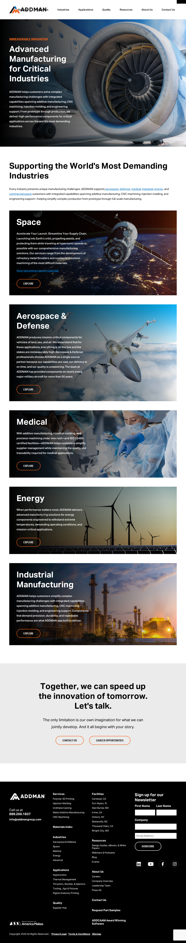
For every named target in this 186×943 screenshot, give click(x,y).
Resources (126, 10)
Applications (85, 10)
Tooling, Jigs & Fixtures (65, 889)
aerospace (112, 189)
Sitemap (96, 934)
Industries (63, 10)
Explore (28, 283)
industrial (147, 189)
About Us (147, 10)
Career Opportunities (110, 740)
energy (158, 189)
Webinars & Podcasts (103, 853)
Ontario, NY (98, 817)
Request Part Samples (106, 910)
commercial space (20, 194)
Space (56, 846)
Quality (106, 10)
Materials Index (62, 827)
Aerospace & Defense (64, 842)
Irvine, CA (97, 812)
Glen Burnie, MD (100, 808)
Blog (94, 857)
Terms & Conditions (79, 934)
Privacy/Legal (58, 934)
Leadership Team (101, 886)
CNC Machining (61, 817)
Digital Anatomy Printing (66, 893)
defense (125, 189)
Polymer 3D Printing (63, 799)
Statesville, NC (100, 822)
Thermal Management (64, 879)
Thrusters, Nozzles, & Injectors (69, 884)
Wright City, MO (100, 831)
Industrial (58, 860)
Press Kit (97, 890)
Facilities (98, 794)
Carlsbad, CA (99, 799)
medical (136, 189)
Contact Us (168, 10)
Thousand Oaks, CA (102, 826)
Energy (56, 856)
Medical (57, 851)
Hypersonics (59, 875)
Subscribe (148, 846)
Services (58, 794)
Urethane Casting (62, 808)
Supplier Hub (60, 908)
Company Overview (102, 881)
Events (95, 862)
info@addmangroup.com (25, 819)
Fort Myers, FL (99, 803)
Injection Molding (62, 803)
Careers (96, 876)
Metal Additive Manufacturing (68, 812)
